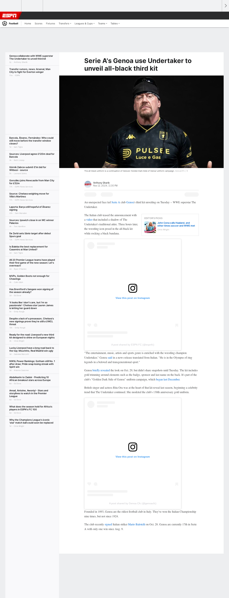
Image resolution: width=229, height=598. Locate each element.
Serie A (115, 202)
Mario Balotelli (136, 524)
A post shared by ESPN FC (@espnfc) (132, 344)
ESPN (9, 16)
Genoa (130, 202)
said (110, 357)
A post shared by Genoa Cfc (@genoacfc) (132, 503)
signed (108, 524)
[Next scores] (225, 6)
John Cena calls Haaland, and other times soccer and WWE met (176, 224)
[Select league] (11, 6)
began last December (167, 379)
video (89, 219)
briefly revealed (101, 370)
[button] (217, 16)
